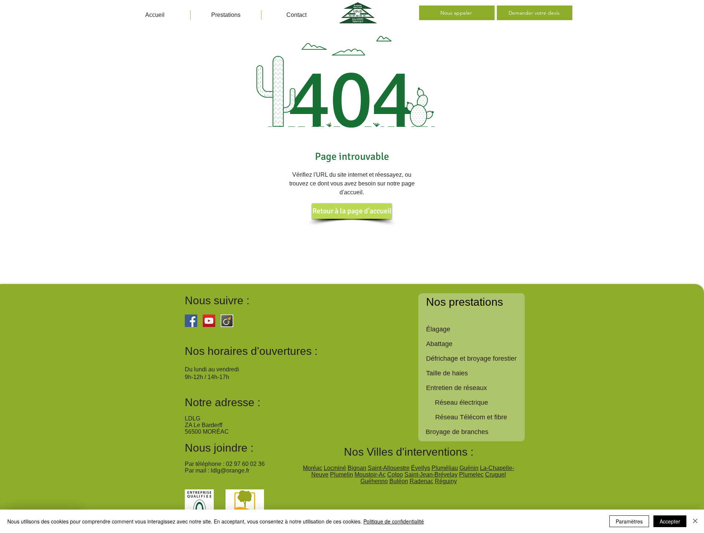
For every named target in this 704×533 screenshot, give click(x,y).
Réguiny (446, 481)
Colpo (395, 474)
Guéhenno (374, 481)
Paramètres (629, 521)
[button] (226, 15)
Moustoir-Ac (370, 474)
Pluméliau (445, 468)
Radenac (421, 481)
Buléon (398, 481)
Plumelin (341, 474)
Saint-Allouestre (389, 468)
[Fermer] (695, 521)
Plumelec (471, 474)
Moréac (312, 468)
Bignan (357, 468)
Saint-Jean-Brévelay (431, 474)
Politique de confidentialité (393, 521)
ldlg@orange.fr (230, 470)
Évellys (420, 468)
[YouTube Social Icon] (209, 321)
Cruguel (495, 474)
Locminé (335, 468)
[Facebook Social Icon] (191, 321)
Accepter (670, 521)
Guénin (468, 468)
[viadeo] (227, 321)
